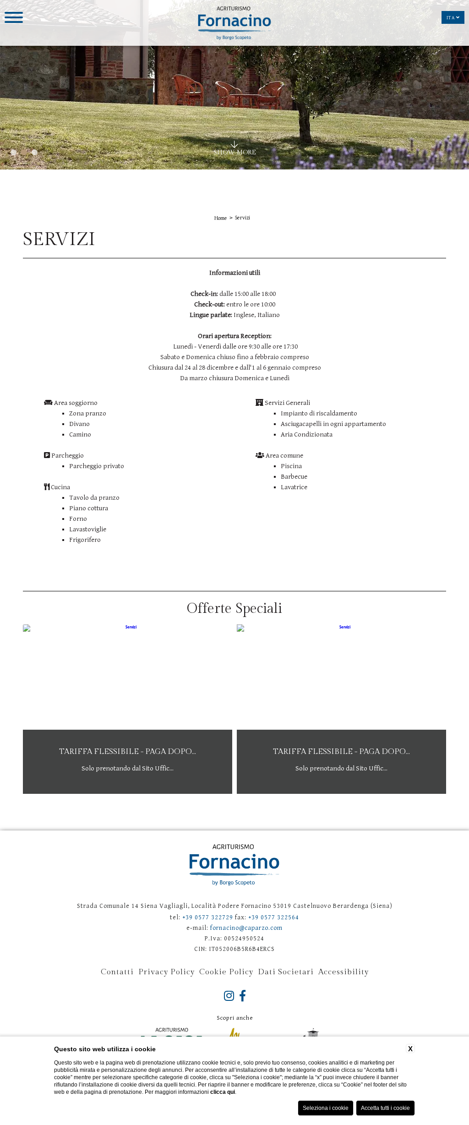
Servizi (242, 218)
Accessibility (343, 972)
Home (220, 218)
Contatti (117, 972)
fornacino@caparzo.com (246, 928)
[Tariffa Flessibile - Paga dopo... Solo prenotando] (127, 792)
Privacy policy (166, 972)
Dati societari (286, 972)
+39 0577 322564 (273, 917)
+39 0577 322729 (207, 917)
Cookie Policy (226, 972)
